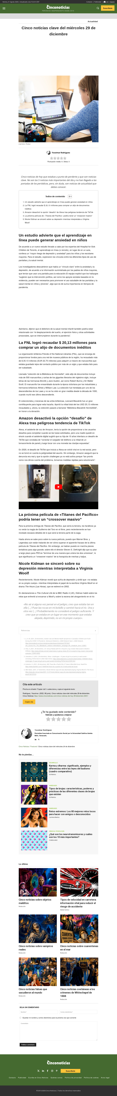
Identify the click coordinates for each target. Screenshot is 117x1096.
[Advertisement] (58, 56)
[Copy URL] (72, 169)
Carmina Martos (54, 817)
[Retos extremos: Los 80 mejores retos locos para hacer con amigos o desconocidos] (34, 817)
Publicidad (97, 2)
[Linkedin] (35, 739)
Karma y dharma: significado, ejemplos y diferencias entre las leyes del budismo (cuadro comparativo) (70, 768)
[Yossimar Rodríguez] (49, 153)
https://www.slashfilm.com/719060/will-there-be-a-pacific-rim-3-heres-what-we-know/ (51, 666)
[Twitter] (38, 1071)
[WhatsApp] (66, 169)
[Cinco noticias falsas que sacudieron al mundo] (38, 972)
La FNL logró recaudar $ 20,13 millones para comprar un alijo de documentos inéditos (57, 207)
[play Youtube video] (58, 487)
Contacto (89, 2)
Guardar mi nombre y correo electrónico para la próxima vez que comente (49, 1018)
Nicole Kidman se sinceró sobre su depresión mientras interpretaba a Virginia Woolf (57, 221)
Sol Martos (52, 774)
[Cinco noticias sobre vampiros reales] (38, 928)
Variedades (53, 785)
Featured (33, 746)
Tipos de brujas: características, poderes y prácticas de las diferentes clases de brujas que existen (72, 791)
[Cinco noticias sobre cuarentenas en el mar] (79, 928)
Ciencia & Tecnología (56, 831)
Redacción (22, 906)
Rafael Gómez (64, 910)
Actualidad (93, 21)
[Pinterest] (56, 1071)
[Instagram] (52, 1071)
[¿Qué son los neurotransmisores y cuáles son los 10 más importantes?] (34, 840)
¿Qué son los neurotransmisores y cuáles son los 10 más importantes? (70, 835)
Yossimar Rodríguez (61, 152)
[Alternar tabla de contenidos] (68, 196)
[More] (77, 169)
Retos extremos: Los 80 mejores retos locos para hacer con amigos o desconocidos (72, 813)
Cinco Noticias (24, 746)
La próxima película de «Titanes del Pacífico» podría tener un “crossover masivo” (58, 215)
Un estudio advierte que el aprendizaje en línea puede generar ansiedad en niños (59, 201)
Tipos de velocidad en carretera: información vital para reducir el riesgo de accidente (78, 903)
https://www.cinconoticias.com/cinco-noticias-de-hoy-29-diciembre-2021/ (61, 696)
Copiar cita (29, 702)
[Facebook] (61, 169)
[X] (56, 169)
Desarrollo (53, 762)
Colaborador (53, 840)
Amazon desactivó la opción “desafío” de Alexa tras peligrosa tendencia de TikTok (59, 212)
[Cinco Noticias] (58, 1063)
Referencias (25, 630)
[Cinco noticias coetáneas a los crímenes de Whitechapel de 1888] (79, 972)
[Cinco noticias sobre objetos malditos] (38, 882)
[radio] (48, 719)
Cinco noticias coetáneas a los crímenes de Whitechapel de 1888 (77, 992)
